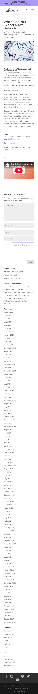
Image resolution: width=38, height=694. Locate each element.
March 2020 (8, 524)
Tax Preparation (20, 289)
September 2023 (10, 400)
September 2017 (10, 622)
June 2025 (8, 358)
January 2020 (9, 531)
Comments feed (9, 662)
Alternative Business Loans (13, 272)
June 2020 (8, 515)
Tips (5, 647)
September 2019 (10, 544)
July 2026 (7, 315)
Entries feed (8, 659)
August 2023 (8, 404)
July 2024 (7, 377)
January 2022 (9, 453)
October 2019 (9, 541)
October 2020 (9, 501)
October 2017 (9, 619)
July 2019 (7, 550)
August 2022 (8, 430)
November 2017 (9, 616)
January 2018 (9, 609)
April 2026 (7, 325)
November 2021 (9, 459)
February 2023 (9, 413)
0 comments (9, 37)
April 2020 (7, 521)
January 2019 (9, 570)
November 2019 (9, 537)
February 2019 (9, 567)
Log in (6, 656)
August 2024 (8, 374)
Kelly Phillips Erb (13, 139)
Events (6, 641)
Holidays (7, 644)
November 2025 (9, 342)
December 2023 (9, 394)
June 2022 (8, 436)
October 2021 (9, 462)
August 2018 (8, 586)
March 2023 (8, 410)
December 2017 (9, 612)
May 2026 (7, 322)
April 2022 (7, 443)
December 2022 (9, 420)
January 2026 (9, 335)
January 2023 (9, 417)
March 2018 (8, 603)
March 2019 (8, 563)
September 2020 (10, 505)
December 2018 (9, 573)
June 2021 (8, 475)
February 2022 (9, 449)
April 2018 (7, 599)
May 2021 (7, 479)
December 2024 (9, 364)
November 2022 (9, 423)
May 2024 (7, 384)
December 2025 (9, 338)
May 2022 (7, 439)
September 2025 (10, 348)
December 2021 (9, 456)
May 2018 (7, 596)
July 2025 (7, 355)
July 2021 (7, 472)
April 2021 (7, 482)
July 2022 (7, 433)
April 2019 (7, 560)
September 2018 (10, 583)
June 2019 (8, 554)
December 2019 (9, 534)
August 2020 (8, 508)
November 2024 (9, 368)
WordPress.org (9, 666)
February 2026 (9, 332)
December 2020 (9, 495)
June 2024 (8, 381)
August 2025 (8, 351)
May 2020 (7, 518)
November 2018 (9, 577)
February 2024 (9, 387)
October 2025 (9, 345)
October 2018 (9, 580)
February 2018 (9, 606)
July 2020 (7, 511)
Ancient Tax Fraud (10, 275)
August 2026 (8, 312)
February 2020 (9, 528)
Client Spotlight (9, 634)
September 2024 (10, 371)
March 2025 (8, 361)
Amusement (8, 631)
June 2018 (8, 593)
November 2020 (9, 498)
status (12, 143)
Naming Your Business (12, 278)
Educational (29, 35)
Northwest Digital (19, 691)
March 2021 (8, 485)
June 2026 (8, 319)
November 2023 (9, 397)
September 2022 (10, 426)
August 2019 (8, 547)
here (11, 150)
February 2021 (9, 488)
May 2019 (7, 557)
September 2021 (10, 466)
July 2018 (7, 590)
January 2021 (9, 492)
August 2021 (8, 469)
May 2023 (7, 407)
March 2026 (8, 329)
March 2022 (8, 446)
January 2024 (9, 391)
